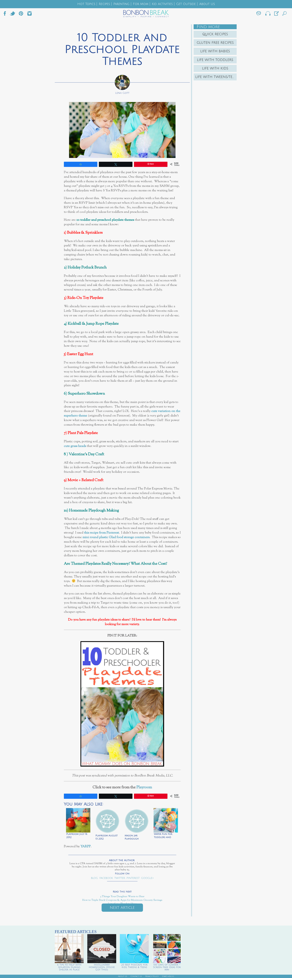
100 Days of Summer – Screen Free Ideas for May (167, 967)
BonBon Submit (276, 14)
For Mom (140, 4)
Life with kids (215, 68)
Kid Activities (162, 4)
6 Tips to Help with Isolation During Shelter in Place (69, 967)
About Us (207, 4)
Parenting (121, 4)
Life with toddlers (215, 60)
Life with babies (215, 51)
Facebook (6, 14)
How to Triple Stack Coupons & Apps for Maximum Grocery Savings (122, 900)
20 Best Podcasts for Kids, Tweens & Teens (134, 966)
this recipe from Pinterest (101, 532)
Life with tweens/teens (216, 77)
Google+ (147, 878)
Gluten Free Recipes (215, 43)
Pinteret (21, 14)
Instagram (29, 14)
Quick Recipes (215, 34)
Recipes (104, 4)
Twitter (12, 14)
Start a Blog (168, 976)
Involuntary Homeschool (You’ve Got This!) (102, 967)
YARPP (85, 846)
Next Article (122, 908)
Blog (94, 878)
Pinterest (133, 878)
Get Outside (186, 4)
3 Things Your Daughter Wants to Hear (122, 896)
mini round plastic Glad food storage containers (116, 537)
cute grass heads (75, 446)
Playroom (144, 787)
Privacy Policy (152, 976)
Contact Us (136, 976)
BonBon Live (267, 14)
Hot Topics (86, 4)
